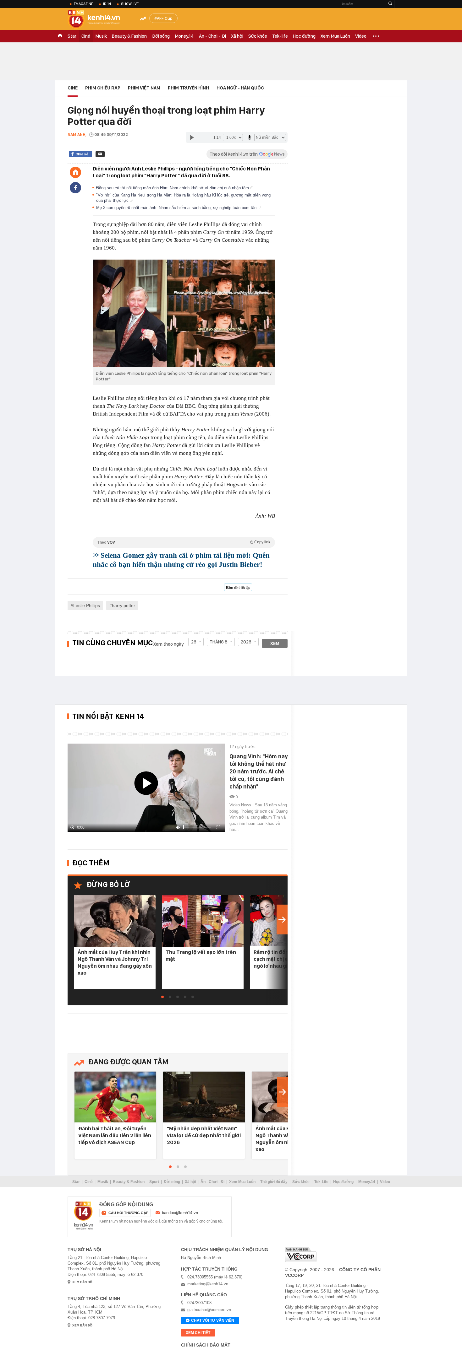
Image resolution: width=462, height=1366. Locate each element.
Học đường (304, 36)
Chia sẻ (81, 154)
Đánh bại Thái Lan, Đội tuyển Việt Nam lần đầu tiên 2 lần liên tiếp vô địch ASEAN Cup (114, 1135)
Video (360, 36)
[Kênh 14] (83, 1216)
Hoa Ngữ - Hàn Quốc (240, 88)
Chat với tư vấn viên (212, 1320)
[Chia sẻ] (75, 187)
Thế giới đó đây (274, 1182)
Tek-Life (321, 1182)
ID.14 (107, 4)
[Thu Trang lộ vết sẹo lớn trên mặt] (203, 921)
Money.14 (184, 36)
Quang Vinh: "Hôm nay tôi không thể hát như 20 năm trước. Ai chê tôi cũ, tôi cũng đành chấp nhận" (258, 771)
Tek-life (280, 36)
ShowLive (130, 4)
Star (72, 36)
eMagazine (83, 4)
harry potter (123, 605)
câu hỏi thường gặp (128, 1213)
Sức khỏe (257, 36)
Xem (274, 643)
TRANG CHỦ (60, 36)
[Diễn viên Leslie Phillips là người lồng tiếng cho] (184, 313)
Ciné (85, 36)
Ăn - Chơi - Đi (212, 36)
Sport (154, 1182)
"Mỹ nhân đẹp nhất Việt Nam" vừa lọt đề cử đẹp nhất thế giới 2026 (204, 1135)
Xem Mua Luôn (335, 36)
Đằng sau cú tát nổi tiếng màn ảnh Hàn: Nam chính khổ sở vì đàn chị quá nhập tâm (173, 188)
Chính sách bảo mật (205, 1344)
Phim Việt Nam (144, 88)
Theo (183, 542)
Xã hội (237, 36)
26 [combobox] (193, 642)
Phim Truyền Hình (188, 88)
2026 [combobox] (246, 642)
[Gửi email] (100, 154)
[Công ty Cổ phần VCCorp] (300, 1254)
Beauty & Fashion (129, 36)
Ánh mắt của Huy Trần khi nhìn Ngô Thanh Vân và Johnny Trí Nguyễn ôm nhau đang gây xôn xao (115, 962)
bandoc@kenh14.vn (180, 1213)
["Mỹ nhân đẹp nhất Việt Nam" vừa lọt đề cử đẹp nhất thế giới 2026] (204, 1097)
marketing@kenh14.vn (207, 1284)
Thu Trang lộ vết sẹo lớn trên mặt (201, 955)
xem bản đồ (82, 1282)
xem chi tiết (198, 1333)
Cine (73, 88)
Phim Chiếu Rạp (102, 88)
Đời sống (161, 36)
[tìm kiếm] (390, 4)
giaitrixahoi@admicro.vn (209, 1309)
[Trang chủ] (75, 172)
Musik (101, 36)
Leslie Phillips (86, 605)
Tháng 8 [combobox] (219, 642)
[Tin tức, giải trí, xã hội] (99, 19)
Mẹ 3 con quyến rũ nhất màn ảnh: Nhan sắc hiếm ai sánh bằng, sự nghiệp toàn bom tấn (177, 207)
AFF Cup (165, 18)
